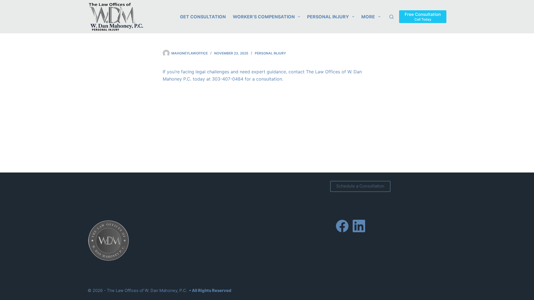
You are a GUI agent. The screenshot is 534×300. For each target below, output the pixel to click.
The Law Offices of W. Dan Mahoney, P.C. (147, 290)
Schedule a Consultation (360, 186)
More (368, 16)
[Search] (391, 17)
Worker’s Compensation (264, 16)
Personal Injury (328, 16)
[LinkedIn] (359, 226)
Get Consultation (203, 16)
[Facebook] (342, 226)
